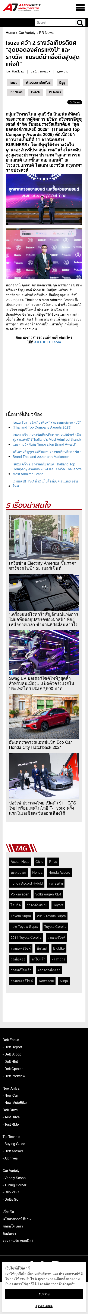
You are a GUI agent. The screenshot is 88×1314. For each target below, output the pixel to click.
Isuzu (13, 82)
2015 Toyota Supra (51, 915)
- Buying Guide (14, 1143)
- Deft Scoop (12, 1054)
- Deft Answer (13, 1150)
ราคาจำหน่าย (37, 904)
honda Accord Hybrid (27, 883)
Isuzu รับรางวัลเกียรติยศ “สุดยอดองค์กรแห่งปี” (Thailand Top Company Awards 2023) (47, 425)
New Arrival (11, 1088)
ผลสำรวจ (58, 959)
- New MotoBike (15, 1102)
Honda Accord (59, 872)
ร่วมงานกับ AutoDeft (18, 1240)
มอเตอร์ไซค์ (56, 937)
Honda (37, 872)
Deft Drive (10, 1109)
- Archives (10, 1158)
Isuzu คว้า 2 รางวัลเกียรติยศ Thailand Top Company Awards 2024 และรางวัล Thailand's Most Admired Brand (47, 469)
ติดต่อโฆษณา (13, 1226)
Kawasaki (46, 980)
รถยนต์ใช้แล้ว (21, 969)
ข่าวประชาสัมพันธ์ (38, 82)
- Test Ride (11, 1124)
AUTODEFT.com (47, 341)
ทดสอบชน (18, 872)
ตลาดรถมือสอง (48, 969)
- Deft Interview (14, 1075)
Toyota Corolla (55, 926)
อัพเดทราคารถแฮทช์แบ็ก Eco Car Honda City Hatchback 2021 (40, 744)
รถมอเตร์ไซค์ (21, 948)
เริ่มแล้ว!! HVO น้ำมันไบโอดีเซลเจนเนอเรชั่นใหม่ (45, 483)
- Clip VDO (11, 1192)
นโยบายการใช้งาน (17, 1218)
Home (10, 32)
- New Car (10, 1095)
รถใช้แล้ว (38, 959)
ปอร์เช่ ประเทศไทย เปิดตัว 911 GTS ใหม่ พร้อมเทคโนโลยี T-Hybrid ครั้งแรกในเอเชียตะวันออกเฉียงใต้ (42, 808)
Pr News (55, 92)
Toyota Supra (21, 915)
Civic (39, 861)
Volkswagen (20, 894)
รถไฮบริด (56, 883)
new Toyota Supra (24, 926)
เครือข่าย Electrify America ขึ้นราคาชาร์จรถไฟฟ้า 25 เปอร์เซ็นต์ (42, 565)
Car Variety (27, 32)
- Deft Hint (10, 1061)
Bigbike (59, 948)
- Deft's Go (10, 1199)
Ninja (64, 980)
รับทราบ (44, 1294)
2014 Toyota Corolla (26, 937)
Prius (53, 861)
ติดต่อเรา (9, 1233)
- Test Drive (11, 1117)
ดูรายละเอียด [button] (44, 1306)
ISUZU (35, 92)
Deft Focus (11, 1039)
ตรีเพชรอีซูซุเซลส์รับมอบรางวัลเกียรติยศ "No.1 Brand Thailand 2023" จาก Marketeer (47, 454)
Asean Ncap (20, 861)
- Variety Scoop (14, 1177)
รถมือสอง (18, 959)
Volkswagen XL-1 (48, 894)
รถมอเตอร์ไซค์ (22, 980)
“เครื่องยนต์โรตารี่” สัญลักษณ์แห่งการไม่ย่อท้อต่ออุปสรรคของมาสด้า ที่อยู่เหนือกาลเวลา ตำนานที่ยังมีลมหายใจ (43, 619)
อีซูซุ (62, 82)
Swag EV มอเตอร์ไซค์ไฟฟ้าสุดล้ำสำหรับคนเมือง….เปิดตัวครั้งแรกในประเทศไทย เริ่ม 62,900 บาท (41, 683)
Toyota (58, 904)
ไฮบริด (16, 904)
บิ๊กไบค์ (42, 948)
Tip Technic (11, 1136)
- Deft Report (12, 1046)
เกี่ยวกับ (8, 1211)
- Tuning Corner (14, 1185)
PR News (46, 32)
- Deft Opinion (13, 1068)
